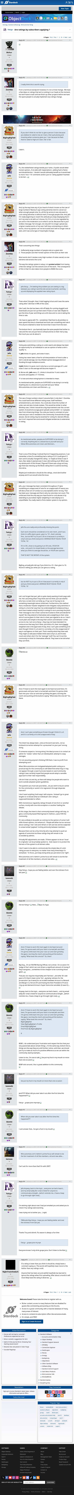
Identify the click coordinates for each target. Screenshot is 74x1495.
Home (4, 25)
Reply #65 (22, 685)
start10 (60, 1415)
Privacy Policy (25, 1492)
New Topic (65, 9)
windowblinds (49, 1407)
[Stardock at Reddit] (48, 1395)
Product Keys (63, 1459)
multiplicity (63, 1410)
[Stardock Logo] (11, 2)
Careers (43, 1459)
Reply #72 (22, 1110)
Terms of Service (35, 1492)
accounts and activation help (47, 1415)
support (58, 1426)
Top (70, 40)
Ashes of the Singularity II (27, 1451)
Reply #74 (22, 1181)
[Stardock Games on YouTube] (53, 1392)
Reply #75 (24, 1260)
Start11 (4, 1457)
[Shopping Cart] (69, 2)
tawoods (9, 878)
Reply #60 (22, 432)
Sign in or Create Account (31, 1321)
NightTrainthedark (10, 1272)
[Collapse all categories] (71, 1334)
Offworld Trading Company (28, 1467)
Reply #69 (22, 938)
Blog (42, 1454)
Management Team (46, 1457)
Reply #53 (22, 126)
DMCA (43, 1492)
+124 (9, 1169)
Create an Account (64, 1457)
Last (69, 37)
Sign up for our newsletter (12, 1482)
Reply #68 (22, 901)
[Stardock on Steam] (64, 1392)
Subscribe (50, 1482)
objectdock (55, 1410)
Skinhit (9, 660)
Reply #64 (22, 648)
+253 (9, 65)
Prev (55, 37)
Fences (3, 1459)
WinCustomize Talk (26, 25)
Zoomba (9, 89)
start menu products (61, 1407)
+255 (10, 1282)
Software (5, 1448)
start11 (61, 1418)
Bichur (9, 52)
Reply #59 (22, 394)
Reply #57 (22, 280)
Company (44, 1448)
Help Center (62, 1451)
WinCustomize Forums (55, 40)
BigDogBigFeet (9, 137)
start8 (47, 1412)
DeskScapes (5, 1462)
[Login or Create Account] (67, 2)
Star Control (23, 1462)
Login (23, 12)
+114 (9, 99)
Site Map (49, 1492)
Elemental (23, 1454)
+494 (9, 147)
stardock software (45, 1410)
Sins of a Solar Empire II (26, 1459)
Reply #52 (22, 77)
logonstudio (61, 1423)
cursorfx (50, 1421)
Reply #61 (22, 482)
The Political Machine (26, 1464)
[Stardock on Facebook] (50, 1392)
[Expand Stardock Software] (39, 1334)
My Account (62, 1454)
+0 (9, 891)
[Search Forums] (72, 2)
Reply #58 (22, 341)
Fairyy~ (9, 292)
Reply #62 (22, 520)
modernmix (50, 1426)
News (42, 1462)
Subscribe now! (18, 1397)
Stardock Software (13, 25)
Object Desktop (6, 1451)
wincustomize (43, 1418)
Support (62, 1448)
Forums (43, 1472)
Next (65, 37)
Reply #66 (22, 723)
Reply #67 (22, 866)
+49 (9, 304)
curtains (42, 1426)
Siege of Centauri (25, 1470)
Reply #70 (22, 1003)
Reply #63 (22, 575)
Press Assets (44, 1464)
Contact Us (44, 1470)
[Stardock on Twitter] (46, 1392)
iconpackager (53, 1418)
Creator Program (45, 1467)
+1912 (9, 186)
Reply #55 (22, 203)
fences (42, 1407)
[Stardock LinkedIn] (58, 1395)
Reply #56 (22, 242)
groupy (42, 1412)
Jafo (9, 176)
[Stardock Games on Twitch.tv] (57, 1392)
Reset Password (63, 1462)
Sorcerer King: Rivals (26, 1472)
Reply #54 (22, 164)
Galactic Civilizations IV (26, 1457)
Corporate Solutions (7, 1454)
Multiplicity (5, 1464)
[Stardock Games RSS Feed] (62, 1395)
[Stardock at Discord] (51, 1395)
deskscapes (55, 1412)
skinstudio (42, 1421)
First (51, 37)
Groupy (4, 1467)
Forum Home (9, 12)
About (42, 1451)
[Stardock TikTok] (55, 1395)
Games (22, 1448)
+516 (9, 672)
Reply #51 (22, 40)
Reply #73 (22, 1147)
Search (17, 12)
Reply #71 (22, 1074)
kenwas (9, 1159)
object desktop (44, 1423)
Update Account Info (65, 1464)
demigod (57, 1421)
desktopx (66, 1415)
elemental (53, 1423)
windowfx (64, 1421)
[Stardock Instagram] (60, 1392)
